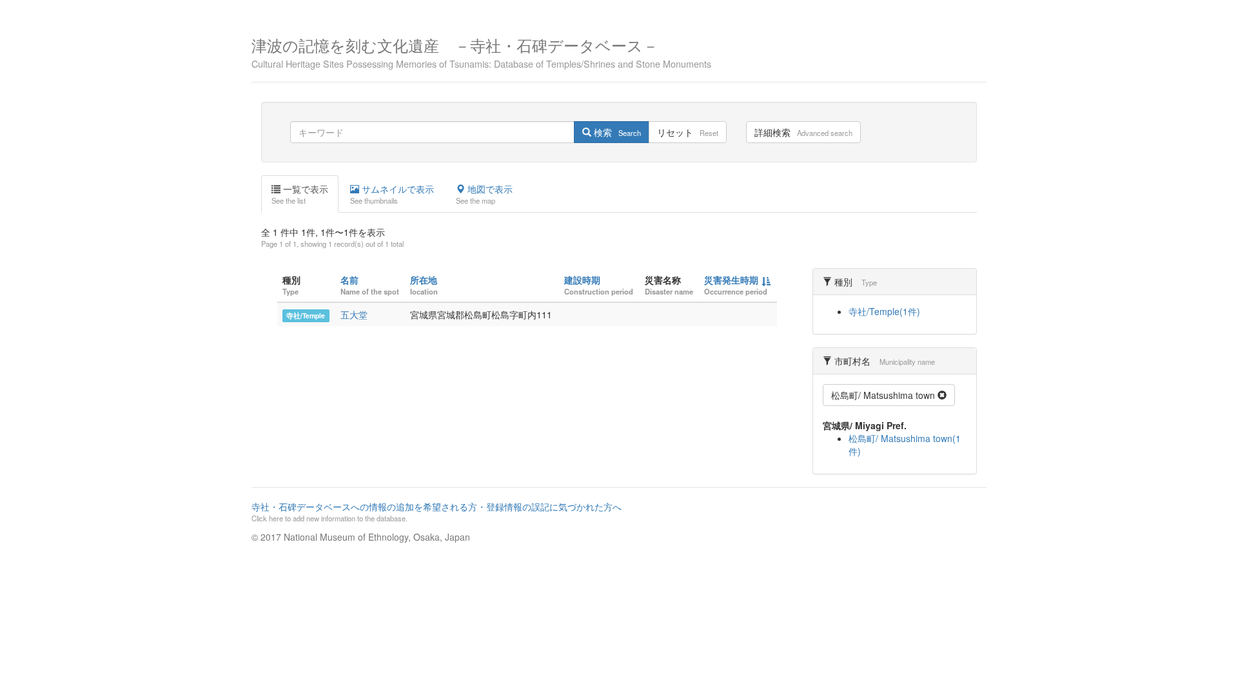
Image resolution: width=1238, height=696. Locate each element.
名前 (349, 279)
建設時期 (582, 279)
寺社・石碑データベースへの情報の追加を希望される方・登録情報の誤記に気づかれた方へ (436, 511)
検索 (616, 132)
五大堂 (354, 314)
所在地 (423, 279)
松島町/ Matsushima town (884, 395)
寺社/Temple (305, 315)
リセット (687, 132)
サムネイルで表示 (392, 194)
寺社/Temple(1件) (884, 311)
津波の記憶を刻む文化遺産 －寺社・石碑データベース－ (481, 51)
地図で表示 (484, 194)
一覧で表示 (299, 194)
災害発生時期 (731, 279)
